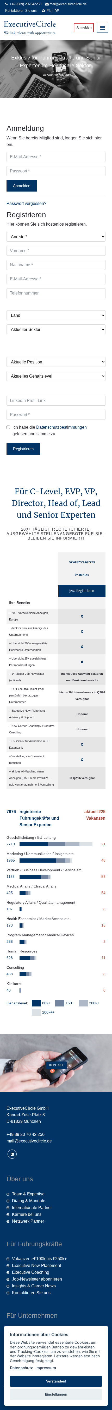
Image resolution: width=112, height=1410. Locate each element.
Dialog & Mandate (28, 1201)
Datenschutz (21, 1367)
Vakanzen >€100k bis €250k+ (39, 1258)
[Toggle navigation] (102, 27)
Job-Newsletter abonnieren (37, 1279)
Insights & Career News (34, 1286)
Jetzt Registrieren (81, 591)
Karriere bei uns (26, 1214)
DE (56, 11)
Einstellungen (56, 1394)
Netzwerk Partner (28, 1221)
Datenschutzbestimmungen (61, 427)
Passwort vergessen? (26, 203)
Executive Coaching (30, 1272)
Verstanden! (56, 1381)
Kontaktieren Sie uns (21, 11)
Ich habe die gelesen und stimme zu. (50, 430)
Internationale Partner (32, 1207)
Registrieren (23, 449)
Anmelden (84, 27)
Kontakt (56, 1065)
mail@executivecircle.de (67, 4)
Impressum (45, 1367)
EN (49, 11)
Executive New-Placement (36, 1265)
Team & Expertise (28, 1194)
